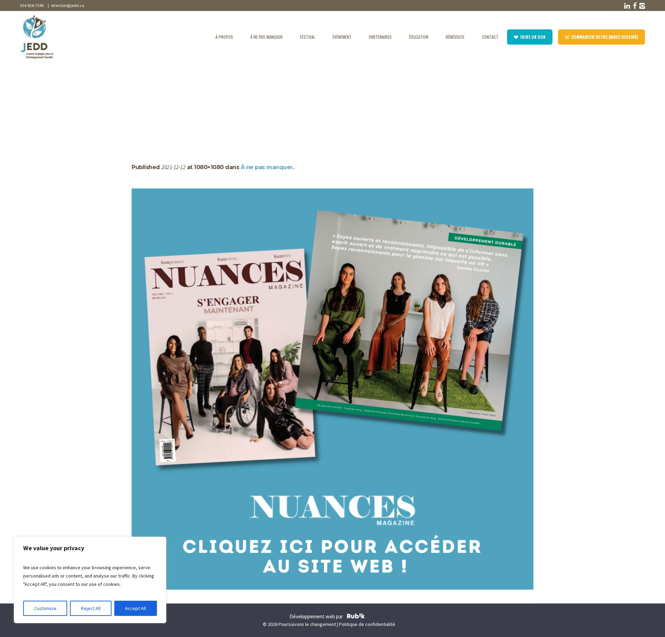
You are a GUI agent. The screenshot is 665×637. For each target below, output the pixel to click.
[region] (90, 580)
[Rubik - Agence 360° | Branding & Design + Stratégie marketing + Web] (356, 616)
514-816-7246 (32, 5)
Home (138, 101)
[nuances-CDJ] (332, 389)
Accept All (135, 608)
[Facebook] (634, 6)
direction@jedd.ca (67, 5)
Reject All (90, 608)
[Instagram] (641, 6)
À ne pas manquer (169, 101)
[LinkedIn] (626, 6)
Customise (45, 608)
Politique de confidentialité (367, 624)
